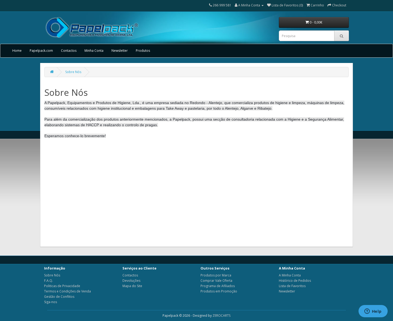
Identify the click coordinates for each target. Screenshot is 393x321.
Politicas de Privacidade (62, 286)
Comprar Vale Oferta (216, 280)
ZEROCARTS (221, 315)
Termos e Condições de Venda (67, 291)
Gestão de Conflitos (59, 296)
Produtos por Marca (216, 275)
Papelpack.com (41, 50)
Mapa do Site (132, 286)
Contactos (68, 50)
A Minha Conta (290, 275)
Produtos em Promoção (219, 291)
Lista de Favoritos (292, 286)
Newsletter (119, 50)
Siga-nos (50, 302)
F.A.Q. (48, 280)
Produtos (143, 50)
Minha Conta (93, 50)
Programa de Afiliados (218, 286)
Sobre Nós (73, 72)
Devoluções (131, 280)
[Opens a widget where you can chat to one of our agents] (373, 311)
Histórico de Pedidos (295, 280)
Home (17, 50)
